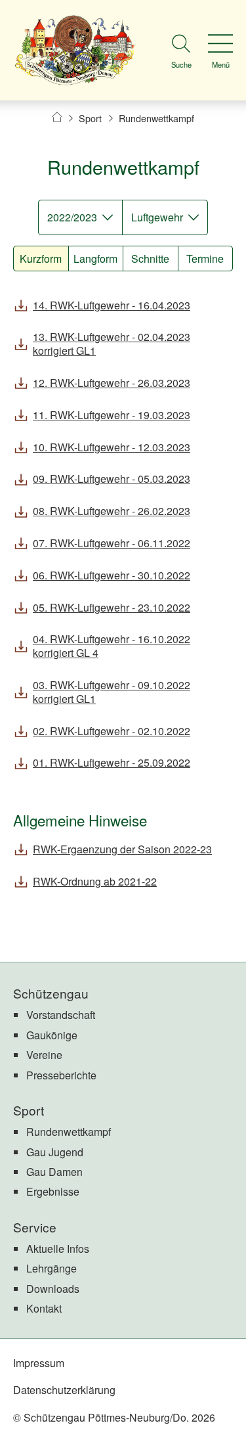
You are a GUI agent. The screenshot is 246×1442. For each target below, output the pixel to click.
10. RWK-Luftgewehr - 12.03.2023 (111, 447)
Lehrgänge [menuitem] (51, 1268)
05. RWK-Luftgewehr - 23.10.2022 (111, 607)
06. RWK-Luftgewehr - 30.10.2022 (111, 575)
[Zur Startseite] (74, 50)
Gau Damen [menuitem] (54, 1171)
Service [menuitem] (34, 1227)
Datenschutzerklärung (64, 1389)
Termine (205, 258)
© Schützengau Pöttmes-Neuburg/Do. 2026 (114, 1417)
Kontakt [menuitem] (44, 1308)
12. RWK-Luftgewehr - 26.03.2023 (111, 382)
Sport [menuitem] (28, 1110)
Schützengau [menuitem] (51, 993)
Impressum (38, 1362)
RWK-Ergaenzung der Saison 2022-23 (122, 849)
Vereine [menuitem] (44, 1054)
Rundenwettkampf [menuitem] (68, 1131)
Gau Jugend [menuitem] (54, 1152)
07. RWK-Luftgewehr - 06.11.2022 (111, 543)
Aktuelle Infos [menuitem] (57, 1248)
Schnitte (150, 258)
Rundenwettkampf (156, 118)
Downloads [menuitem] (52, 1288)
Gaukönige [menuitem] (51, 1035)
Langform (95, 258)
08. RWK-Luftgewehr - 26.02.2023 (111, 510)
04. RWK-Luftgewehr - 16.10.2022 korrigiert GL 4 (111, 645)
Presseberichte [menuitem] (61, 1075)
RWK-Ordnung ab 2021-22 (95, 881)
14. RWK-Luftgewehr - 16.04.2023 (111, 305)
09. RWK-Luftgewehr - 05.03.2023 (111, 478)
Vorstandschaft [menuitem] (60, 1014)
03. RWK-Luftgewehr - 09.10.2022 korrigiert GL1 (111, 691)
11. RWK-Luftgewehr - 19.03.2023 (111, 414)
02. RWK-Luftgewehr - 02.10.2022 (111, 730)
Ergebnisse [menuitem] (52, 1191)
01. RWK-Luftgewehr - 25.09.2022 (111, 762)
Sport (90, 118)
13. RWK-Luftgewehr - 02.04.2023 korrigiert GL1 (111, 343)
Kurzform (41, 258)
